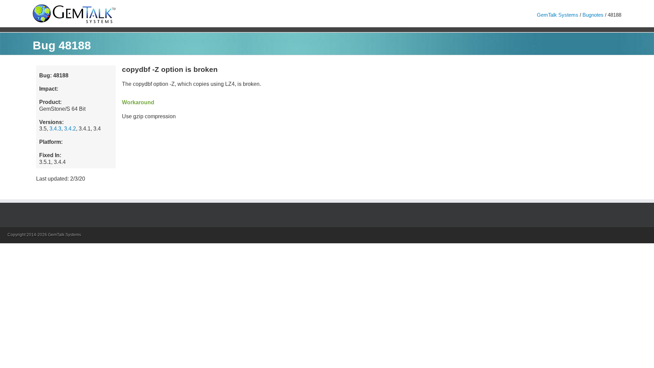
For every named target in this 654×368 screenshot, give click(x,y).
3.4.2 (70, 129)
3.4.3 (55, 129)
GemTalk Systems (557, 15)
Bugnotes (593, 15)
